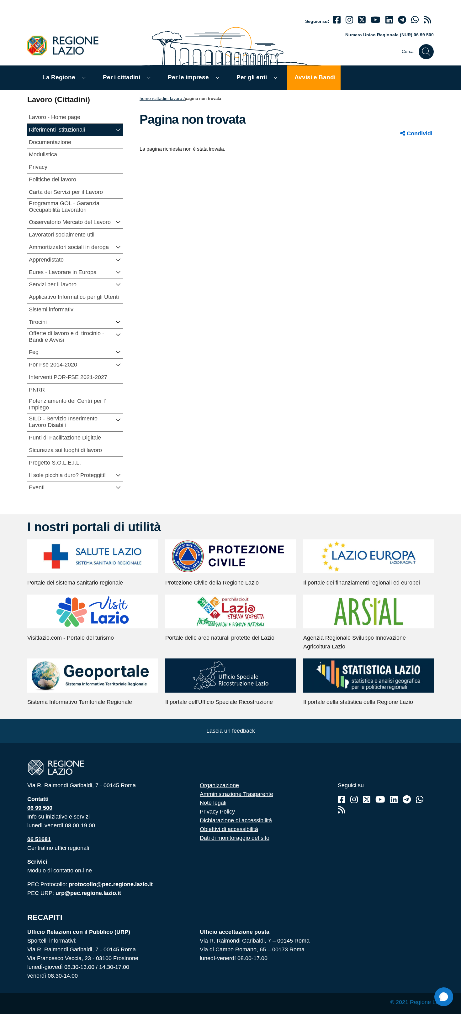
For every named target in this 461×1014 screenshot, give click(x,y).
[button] (118, 129)
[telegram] (402, 20)
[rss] (427, 20)
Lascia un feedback (230, 731)
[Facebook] (337, 20)
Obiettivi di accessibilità (229, 829)
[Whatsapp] (415, 20)
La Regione (58, 77)
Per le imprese (188, 77)
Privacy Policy (217, 812)
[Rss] (341, 810)
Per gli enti (251, 77)
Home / (146, 98)
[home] (66, 45)
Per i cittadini (121, 77)
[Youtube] (375, 20)
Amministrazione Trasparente (236, 794)
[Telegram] (407, 799)
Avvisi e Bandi (315, 77)
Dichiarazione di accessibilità (236, 820)
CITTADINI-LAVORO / (169, 98)
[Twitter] (362, 20)
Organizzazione (219, 785)
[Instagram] (349, 20)
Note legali (213, 803)
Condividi (418, 133)
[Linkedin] (389, 20)
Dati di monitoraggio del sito (234, 838)
